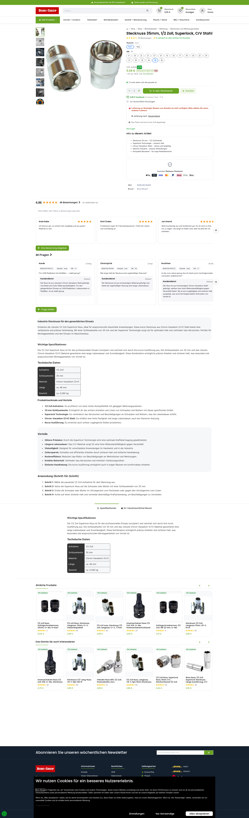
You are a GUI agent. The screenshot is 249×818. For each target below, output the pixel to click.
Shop (133, 29)
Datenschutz (116, 776)
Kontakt (84, 772)
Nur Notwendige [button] (165, 813)
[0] (159, 10)
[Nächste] (216, 230)
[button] (147, 70)
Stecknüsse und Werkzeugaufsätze (184, 29)
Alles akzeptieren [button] (199, 813)
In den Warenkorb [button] (162, 90)
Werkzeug (163, 29)
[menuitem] (48, 19)
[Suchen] (147, 10)
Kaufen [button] (189, 90)
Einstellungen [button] (136, 813)
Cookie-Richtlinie (42, 805)
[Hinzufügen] (139, 91)
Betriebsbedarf (151, 29)
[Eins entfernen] (129, 91)
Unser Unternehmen (89, 776)
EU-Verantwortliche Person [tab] (137, 508)
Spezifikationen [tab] (107, 508)
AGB (113, 772)
